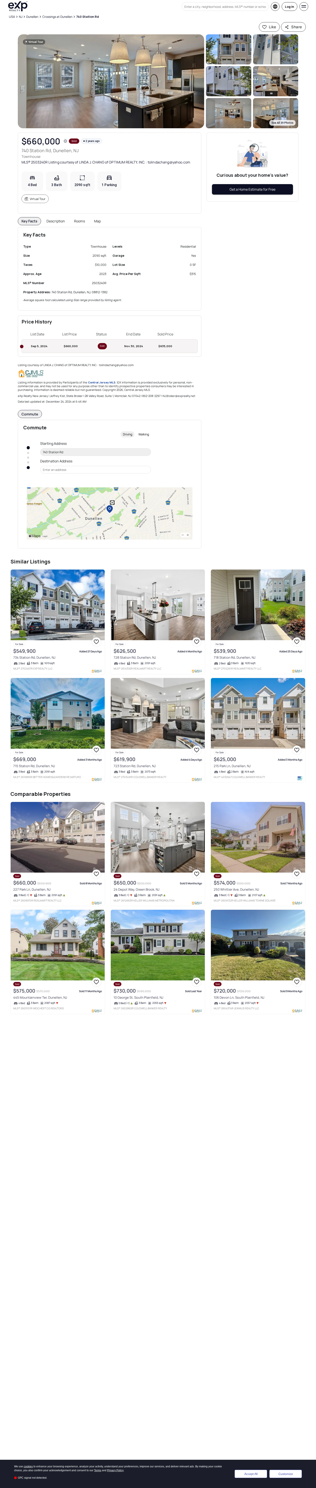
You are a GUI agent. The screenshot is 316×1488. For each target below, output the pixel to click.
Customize (285, 1474)
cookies (28, 1466)
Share (296, 26)
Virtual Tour (37, 199)
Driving (127, 434)
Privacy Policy (115, 1470)
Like (272, 26)
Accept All (251, 1474)
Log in (289, 7)
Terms (97, 1470)
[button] (111, 81)
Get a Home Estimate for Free (252, 189)
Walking (143, 434)
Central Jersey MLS (102, 382)
